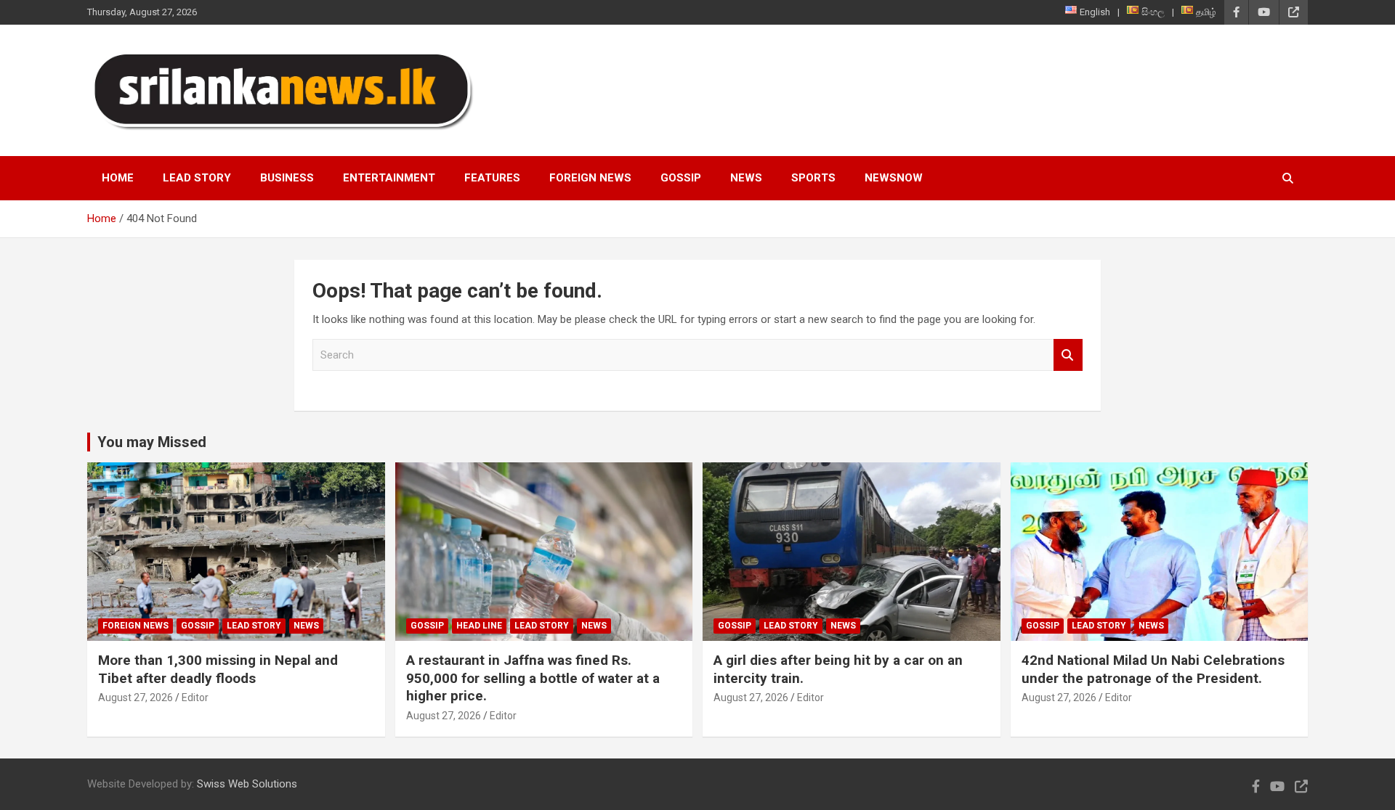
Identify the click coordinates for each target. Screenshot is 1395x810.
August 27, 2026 (135, 697)
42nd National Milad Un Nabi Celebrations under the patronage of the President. (1153, 669)
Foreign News (590, 177)
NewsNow (894, 177)
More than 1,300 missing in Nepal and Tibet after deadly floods (218, 669)
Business (287, 177)
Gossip (680, 177)
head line (479, 626)
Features (492, 177)
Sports (813, 177)
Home (118, 177)
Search (1068, 355)
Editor (195, 697)
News (746, 177)
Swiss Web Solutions (247, 783)
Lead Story (197, 177)
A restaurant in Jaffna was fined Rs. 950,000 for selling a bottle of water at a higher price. (533, 678)
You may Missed (151, 442)
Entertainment (389, 177)
